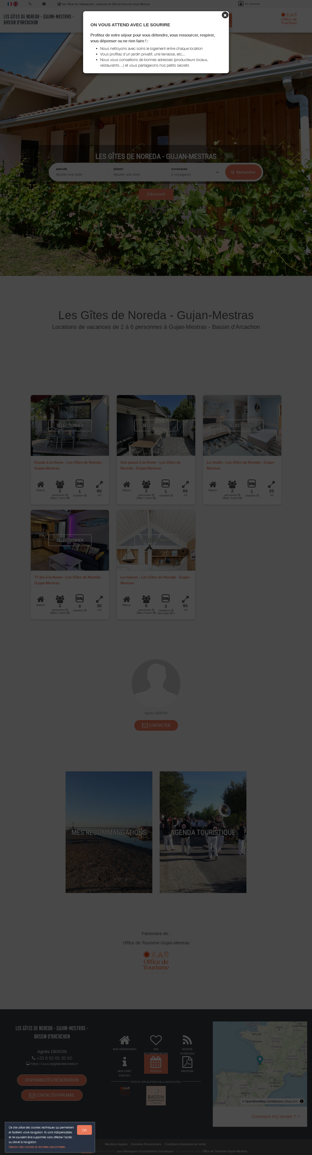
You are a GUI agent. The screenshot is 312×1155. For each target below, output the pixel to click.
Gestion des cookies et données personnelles (37, 1147)
